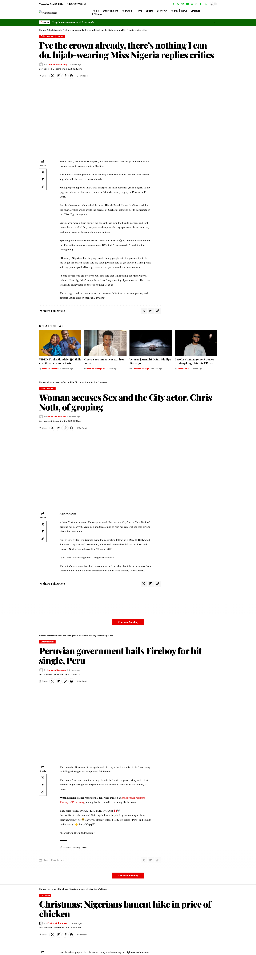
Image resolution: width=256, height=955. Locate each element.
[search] (214, 12)
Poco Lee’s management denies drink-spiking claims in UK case (194, 361)
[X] (178, 4)
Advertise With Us (77, 3)
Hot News (51, 889)
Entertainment (54, 30)
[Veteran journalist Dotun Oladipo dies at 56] (150, 343)
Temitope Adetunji (57, 64)
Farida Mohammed (57, 923)
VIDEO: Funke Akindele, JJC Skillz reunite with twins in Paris (60, 361)
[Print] (71, 76)
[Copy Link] (65, 76)
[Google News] (187, 4)
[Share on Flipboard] (59, 76)
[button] (214, 22)
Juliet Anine (183, 368)
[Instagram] (192, 4)
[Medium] (196, 4)
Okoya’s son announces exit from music (73, 22)
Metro (60, 36)
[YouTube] (183, 4)
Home (42, 30)
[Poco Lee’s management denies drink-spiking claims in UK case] (196, 343)
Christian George (140, 368)
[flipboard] (201, 4)
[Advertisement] (185, 129)
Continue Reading (128, 622)
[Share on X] (52, 76)
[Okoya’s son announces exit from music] (105, 343)
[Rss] (205, 4)
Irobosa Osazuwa (56, 416)
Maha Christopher (50, 368)
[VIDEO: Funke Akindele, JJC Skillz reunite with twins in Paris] (60, 343)
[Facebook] (173, 4)
